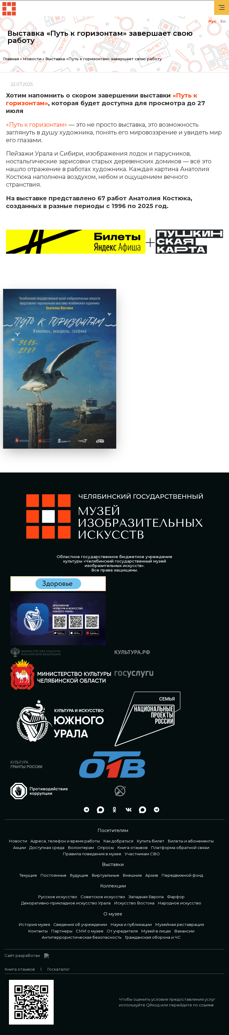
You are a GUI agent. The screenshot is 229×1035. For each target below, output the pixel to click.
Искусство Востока (134, 903)
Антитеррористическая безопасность (81, 937)
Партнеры (61, 931)
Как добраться (118, 841)
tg (85, 810)
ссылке (206, 1005)
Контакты (38, 931)
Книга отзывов (132, 847)
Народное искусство (179, 903)
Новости (32, 58)
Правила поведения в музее (92, 853)
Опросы (105, 847)
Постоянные (53, 875)
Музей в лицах (156, 931)
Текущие (28, 875)
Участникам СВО (142, 853)
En (223, 21)
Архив (151, 875)
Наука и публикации (131, 924)
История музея (34, 924)
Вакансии (184, 931)
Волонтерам (81, 847)
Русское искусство (57, 896)
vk (127, 810)
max (99, 810)
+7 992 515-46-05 (71, 810)
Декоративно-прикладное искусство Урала (66, 903)
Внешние (132, 875)
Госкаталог (58, 969)
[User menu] (221, 7)
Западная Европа (146, 896)
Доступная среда (46, 847)
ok (113, 810)
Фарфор (176, 896)
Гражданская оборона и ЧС (153, 937)
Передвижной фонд (182, 875)
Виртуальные (105, 875)
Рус (212, 21)
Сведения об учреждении (80, 924)
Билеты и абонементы (191, 841)
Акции (19, 847)
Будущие (79, 875)
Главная (11, 58)
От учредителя (122, 931)
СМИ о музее (89, 931)
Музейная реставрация (179, 924)
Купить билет (150, 841)
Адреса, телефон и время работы (65, 841)
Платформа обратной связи (180, 847)
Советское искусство (103, 896)
